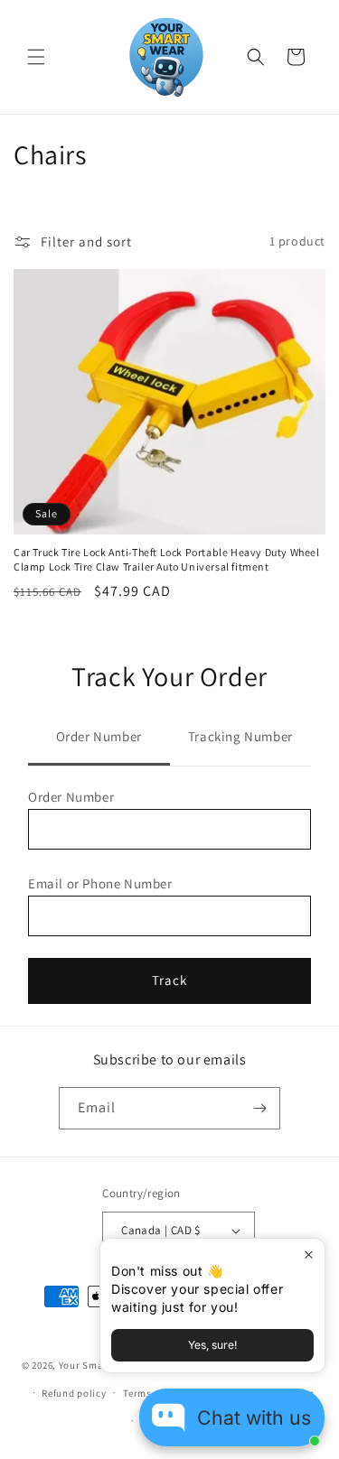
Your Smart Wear (99, 1365)
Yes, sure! (212, 1345)
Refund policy (74, 1393)
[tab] (99, 738)
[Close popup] (308, 1254)
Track (169, 980)
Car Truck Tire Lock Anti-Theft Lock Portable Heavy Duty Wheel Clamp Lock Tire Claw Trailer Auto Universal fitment (167, 559)
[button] (36, 57)
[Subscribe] (259, 1108)
